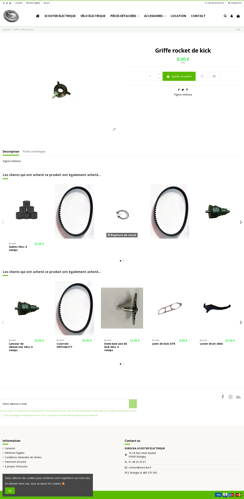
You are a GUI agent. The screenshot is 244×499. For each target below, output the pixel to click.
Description (11, 151)
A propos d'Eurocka (16, 466)
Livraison (19, 3)
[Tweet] (183, 89)
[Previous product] (238, 29)
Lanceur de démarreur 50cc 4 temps (21, 347)
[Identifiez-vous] (232, 16)
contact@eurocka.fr (140, 467)
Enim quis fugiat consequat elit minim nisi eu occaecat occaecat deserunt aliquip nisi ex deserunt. (51, 415)
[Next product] (239, 29)
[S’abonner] (133, 403)
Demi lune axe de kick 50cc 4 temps (115, 347)
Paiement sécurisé (15, 461)
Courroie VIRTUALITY (64, 345)
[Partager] (179, 89)
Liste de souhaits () (216, 3)
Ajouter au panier (182, 76)
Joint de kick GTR (163, 343)
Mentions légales (33, 3)
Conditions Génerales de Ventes (23, 457)
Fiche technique (34, 151)
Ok (10, 490)
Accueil (46, 3)
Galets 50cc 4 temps (18, 248)
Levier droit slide (211, 343)
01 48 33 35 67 (137, 462)
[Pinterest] (187, 89)
